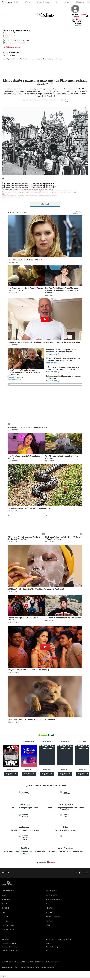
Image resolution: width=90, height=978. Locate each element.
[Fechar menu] (17, 30)
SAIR (77, 18)
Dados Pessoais (20, 43)
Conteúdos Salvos (22, 40)
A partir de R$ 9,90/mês (11, 774)
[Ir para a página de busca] (87, 16)
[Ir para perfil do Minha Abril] (45, 35)
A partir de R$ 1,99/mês (29, 774)
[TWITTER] (83, 872)
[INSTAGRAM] (86, 872)
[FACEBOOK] (79, 872)
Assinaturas (17, 39)
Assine (84, 14)
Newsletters (17, 47)
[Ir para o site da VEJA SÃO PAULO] (45, 16)
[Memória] (6, 54)
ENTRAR (76, 16)
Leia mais (45, 204)
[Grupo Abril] (3, 2)
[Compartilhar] (55, 187)
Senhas (7, 46)
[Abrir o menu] (3, 15)
